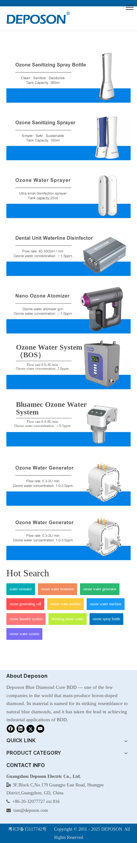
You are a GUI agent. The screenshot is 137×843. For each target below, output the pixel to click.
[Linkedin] (21, 728)
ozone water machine (105, 604)
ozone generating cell (25, 604)
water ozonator (21, 589)
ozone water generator (99, 589)
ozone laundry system (26, 619)
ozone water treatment (57, 589)
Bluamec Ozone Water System (51, 408)
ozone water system (24, 634)
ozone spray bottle (106, 619)
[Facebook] (11, 728)
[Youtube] (40, 728)
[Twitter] (30, 728)
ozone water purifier (65, 604)
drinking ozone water (67, 619)
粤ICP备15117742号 (27, 829)
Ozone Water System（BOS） (49, 351)
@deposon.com (34, 810)
